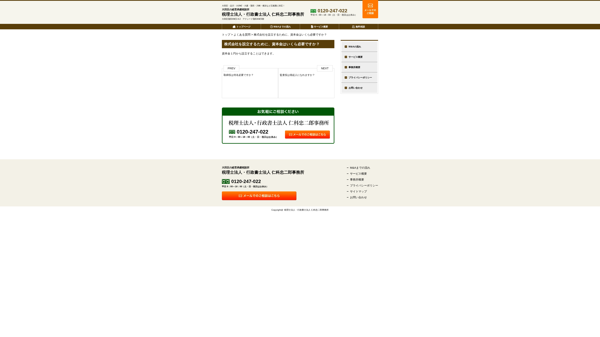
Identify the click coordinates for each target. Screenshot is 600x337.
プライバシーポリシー (360, 77)
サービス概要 (356, 57)
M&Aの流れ (355, 46)
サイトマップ (358, 191)
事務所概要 (354, 67)
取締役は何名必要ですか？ (239, 75)
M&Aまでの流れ (360, 167)
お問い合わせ (356, 87)
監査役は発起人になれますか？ (297, 75)
